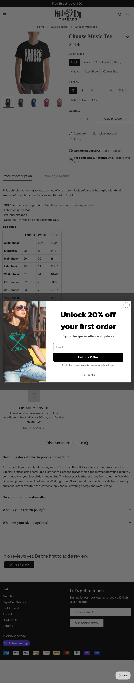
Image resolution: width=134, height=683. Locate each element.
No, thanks (88, 374)
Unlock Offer (88, 357)
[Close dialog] (126, 305)
